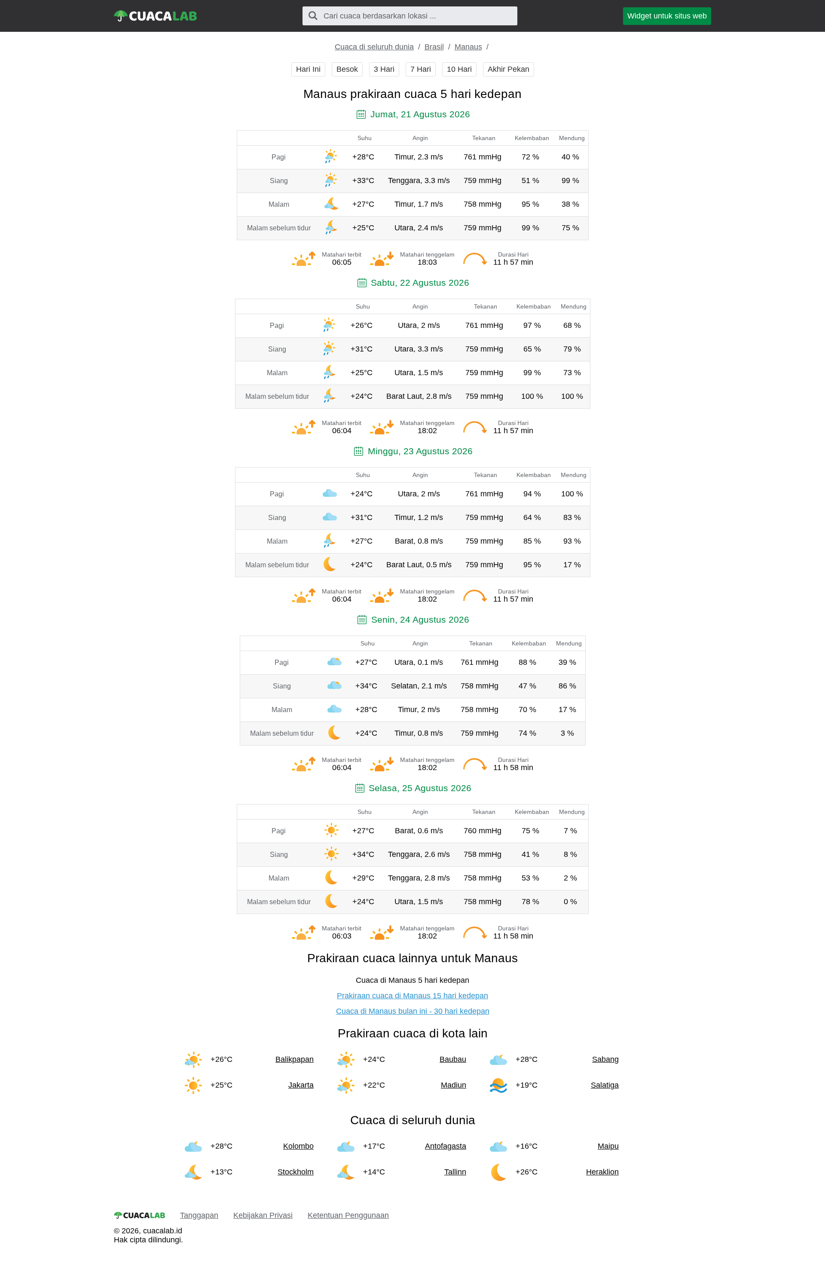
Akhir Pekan (508, 69)
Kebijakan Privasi (263, 1215)
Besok (347, 69)
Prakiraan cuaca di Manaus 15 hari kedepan (412, 995)
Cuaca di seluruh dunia (374, 47)
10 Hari (459, 69)
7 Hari (420, 69)
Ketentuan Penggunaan (348, 1215)
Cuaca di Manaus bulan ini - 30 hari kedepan (412, 1011)
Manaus (468, 47)
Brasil (434, 47)
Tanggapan (199, 1215)
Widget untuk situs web (667, 16)
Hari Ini (308, 69)
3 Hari (384, 69)
